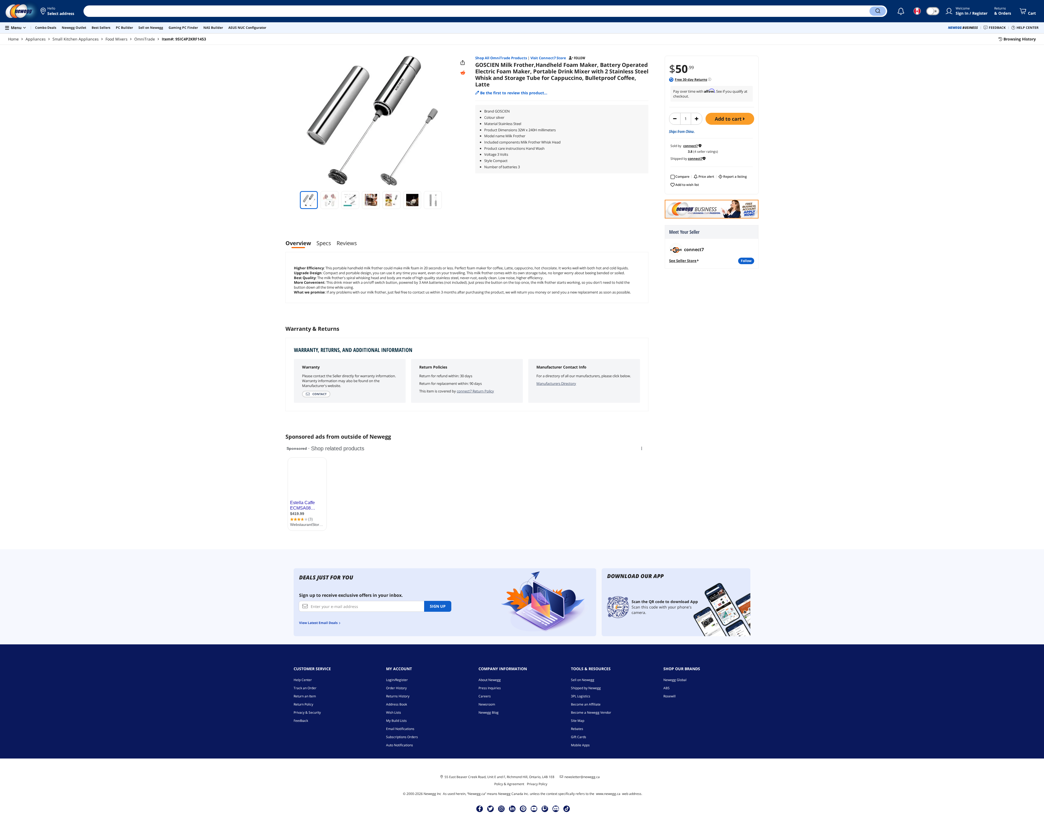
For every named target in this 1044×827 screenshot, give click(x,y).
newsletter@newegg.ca (582, 777)
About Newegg (489, 680)
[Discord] (556, 808)
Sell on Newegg (582, 680)
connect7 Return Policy (475, 391)
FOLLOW (746, 260)
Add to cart (729, 119)
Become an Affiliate (586, 704)
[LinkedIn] (512, 808)
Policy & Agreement (509, 784)
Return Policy (303, 704)
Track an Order (305, 688)
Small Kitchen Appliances (75, 39)
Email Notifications (400, 728)
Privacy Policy (537, 784)
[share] (462, 62)
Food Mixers (116, 39)
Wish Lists (393, 712)
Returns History (397, 696)
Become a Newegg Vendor (591, 712)
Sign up (438, 606)
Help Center (303, 680)
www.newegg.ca (608, 793)
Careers (484, 696)
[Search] (877, 11)
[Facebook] (479, 808)
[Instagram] (501, 808)
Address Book (396, 704)
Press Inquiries (489, 688)
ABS (666, 688)
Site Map (577, 720)
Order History (396, 688)
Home (13, 39)
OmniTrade (144, 39)
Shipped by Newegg (586, 688)
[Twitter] (490, 808)
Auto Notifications (399, 745)
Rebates (577, 728)
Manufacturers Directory (556, 383)
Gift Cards (578, 737)
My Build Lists (396, 720)
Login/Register (397, 680)
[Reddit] (462, 73)
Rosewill (669, 696)
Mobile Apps (580, 745)
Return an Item (305, 696)
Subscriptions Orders (402, 737)
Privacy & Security (307, 712)
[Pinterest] (523, 808)
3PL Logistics (580, 696)
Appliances (36, 39)
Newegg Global (674, 680)
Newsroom (486, 704)
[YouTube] (534, 808)
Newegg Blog (488, 712)
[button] (58, 11)
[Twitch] (544, 808)
